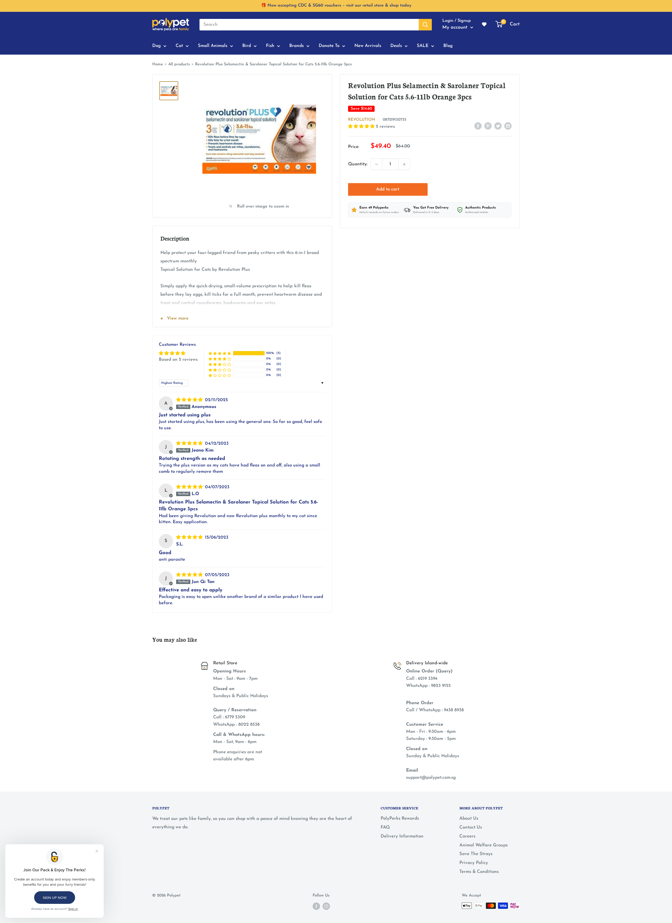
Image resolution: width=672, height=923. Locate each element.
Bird (246, 46)
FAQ (385, 827)
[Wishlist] (484, 24)
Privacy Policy (473, 863)
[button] (362, 126)
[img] (190, 400)
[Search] (425, 24)
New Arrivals (367, 46)
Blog (448, 46)
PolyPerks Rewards (400, 818)
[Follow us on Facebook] (316, 906)
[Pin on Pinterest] (488, 125)
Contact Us (470, 827)
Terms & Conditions (479, 871)
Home (157, 64)
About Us (468, 818)
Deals (396, 46)
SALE (422, 46)
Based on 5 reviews (178, 359)
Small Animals (212, 46)
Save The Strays (475, 854)
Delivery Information (402, 836)
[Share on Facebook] (478, 125)
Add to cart (387, 189)
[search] (309, 24)
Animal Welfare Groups (483, 845)
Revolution (361, 120)
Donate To (329, 46)
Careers (467, 836)
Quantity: (358, 164)
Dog (156, 46)
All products (179, 64)
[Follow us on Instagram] (326, 906)
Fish (270, 46)
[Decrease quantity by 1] (376, 164)
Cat (179, 46)
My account (455, 27)
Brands (296, 46)
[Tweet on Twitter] (498, 125)
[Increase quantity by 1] (404, 164)
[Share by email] (508, 125)
